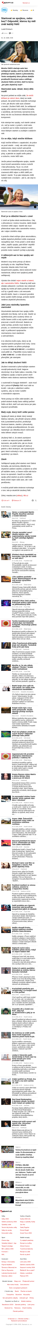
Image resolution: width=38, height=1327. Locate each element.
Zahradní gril (24, 1298)
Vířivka (31, 1298)
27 (12, 33)
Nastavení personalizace (19, 1321)
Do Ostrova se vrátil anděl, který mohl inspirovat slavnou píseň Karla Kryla (23, 1035)
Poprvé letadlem (7, 1264)
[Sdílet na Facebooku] (33, 500)
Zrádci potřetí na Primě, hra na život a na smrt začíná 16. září (24, 1081)
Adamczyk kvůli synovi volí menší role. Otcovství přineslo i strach (24, 1123)
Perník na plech (25, 1254)
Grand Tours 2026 (26, 1233)
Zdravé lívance (25, 1246)
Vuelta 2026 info (25, 1219)
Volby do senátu (7, 1230)
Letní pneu (31, 1304)
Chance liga (5, 1240)
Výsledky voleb (6, 1224)
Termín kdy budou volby (9, 1227)
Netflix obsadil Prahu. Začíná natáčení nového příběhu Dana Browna (22, 929)
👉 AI (32, 10)
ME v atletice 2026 (7, 1249)
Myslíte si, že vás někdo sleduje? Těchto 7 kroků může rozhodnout (22, 667)
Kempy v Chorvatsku (8, 1262)
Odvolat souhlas (23, 1319)
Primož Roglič (24, 1230)
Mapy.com (17, 1281)
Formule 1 (5, 1251)
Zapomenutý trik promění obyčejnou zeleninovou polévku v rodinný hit (23, 756)
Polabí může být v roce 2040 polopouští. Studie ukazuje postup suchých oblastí (22, 710)
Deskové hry (9, 1308)
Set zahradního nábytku (10, 1298)
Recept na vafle (25, 1251)
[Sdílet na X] (36, 500)
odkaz (19, 496)
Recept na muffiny (26, 1243)
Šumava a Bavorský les (9, 1267)
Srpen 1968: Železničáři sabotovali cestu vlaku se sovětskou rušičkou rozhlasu (23, 821)
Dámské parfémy (20, 1304)
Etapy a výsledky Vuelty (27, 1221)
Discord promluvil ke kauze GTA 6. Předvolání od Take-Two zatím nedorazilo (24, 842)
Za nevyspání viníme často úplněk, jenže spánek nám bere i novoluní (23, 798)
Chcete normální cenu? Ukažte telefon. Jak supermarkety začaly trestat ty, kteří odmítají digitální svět (24, 536)
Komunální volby (7, 1233)
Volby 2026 (5, 1219)
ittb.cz (25, 496)
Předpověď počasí (28, 1281)
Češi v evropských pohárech (18, 1288)
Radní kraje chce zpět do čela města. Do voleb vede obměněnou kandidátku (23, 687)
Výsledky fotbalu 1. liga (9, 1243)
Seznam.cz (26, 3)
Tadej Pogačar (24, 1227)
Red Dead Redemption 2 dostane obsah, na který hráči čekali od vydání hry (23, 1101)
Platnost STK (24, 1276)
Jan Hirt (22, 1224)
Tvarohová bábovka (26, 1249)
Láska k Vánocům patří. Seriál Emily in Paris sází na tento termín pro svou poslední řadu (24, 1058)
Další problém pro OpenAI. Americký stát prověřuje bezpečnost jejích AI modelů (24, 907)
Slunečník (18, 1294)
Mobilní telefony (26, 1301)
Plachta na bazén (26, 1291)
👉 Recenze (24, 10)
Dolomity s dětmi (7, 1276)
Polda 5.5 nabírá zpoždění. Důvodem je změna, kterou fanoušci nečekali (23, 970)
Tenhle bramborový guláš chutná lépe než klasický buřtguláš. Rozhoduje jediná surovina (24, 624)
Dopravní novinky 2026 (27, 1267)
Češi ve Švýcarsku (7, 1270)
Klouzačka (26, 1294)
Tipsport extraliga (7, 1246)
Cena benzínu (24, 1284)
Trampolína (10, 1294)
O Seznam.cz (12, 1319)
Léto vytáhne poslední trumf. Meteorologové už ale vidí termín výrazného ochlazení (24, 579)
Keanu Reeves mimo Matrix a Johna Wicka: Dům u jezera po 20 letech (24, 776)
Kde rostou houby (13, 1284)
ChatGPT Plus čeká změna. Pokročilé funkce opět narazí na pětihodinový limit (24, 602)
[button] (19, 52)
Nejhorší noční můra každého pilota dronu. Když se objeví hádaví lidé (24, 950)
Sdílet (5, 33)
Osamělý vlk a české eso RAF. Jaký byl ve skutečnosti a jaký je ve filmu (23, 1011)
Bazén (17, 1291)
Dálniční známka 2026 (27, 1264)
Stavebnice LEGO (7, 1304)
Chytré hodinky (27, 1308)
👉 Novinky (14, 10)
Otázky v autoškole (26, 1273)
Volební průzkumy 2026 (9, 1221)
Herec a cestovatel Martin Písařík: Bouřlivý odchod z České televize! (23, 514)
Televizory (17, 1308)
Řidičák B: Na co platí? (27, 1270)
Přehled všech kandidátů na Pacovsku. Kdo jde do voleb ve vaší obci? (24, 556)
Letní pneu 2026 (25, 1262)
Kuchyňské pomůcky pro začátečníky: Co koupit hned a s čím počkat (24, 990)
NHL (3, 1254)
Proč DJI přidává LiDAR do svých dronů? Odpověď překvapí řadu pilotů (23, 733)
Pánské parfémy (18, 1311)
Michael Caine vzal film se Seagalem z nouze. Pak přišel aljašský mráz (23, 865)
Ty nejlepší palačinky (26, 1240)
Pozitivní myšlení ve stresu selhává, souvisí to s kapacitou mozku (23, 887)
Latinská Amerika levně (9, 1273)
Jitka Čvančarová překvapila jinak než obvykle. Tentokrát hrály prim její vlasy (24, 645)
